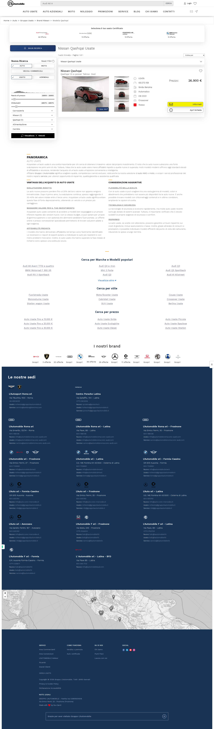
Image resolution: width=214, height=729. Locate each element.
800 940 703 (81, 564)
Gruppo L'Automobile (44, 173)
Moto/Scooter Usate (107, 294)
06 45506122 (14, 401)
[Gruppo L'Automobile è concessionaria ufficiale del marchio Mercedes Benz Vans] (178, 357)
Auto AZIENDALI (53, 11)
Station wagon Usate (38, 303)
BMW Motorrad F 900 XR (38, 270)
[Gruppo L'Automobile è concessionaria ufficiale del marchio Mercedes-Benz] (115, 357)
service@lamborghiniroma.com (29, 407)
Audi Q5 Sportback (176, 270)
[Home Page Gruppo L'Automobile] (16, 3)
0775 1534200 (82, 531)
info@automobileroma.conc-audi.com (31, 437)
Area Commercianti (47, 649)
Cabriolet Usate (107, 299)
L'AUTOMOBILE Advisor (48, 658)
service (44, 176)
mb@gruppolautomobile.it (27, 508)
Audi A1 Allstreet (176, 274)
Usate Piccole (175, 319)
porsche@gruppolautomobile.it (96, 411)
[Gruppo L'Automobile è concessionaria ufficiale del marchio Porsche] (58, 357)
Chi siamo (151, 11)
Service (123, 11)
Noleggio (86, 11)
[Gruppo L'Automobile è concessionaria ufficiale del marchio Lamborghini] (47, 357)
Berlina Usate (176, 303)
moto (151, 173)
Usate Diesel (107, 328)
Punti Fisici (99, 654)
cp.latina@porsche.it (90, 404)
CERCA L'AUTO (45, 673)
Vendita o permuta (74, 649)
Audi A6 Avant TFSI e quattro (38, 266)
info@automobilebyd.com (93, 567)
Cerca (169, 3)
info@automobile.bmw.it (25, 469)
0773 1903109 (82, 401)
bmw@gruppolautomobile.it (27, 476)
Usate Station (175, 328)
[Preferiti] (195, 3)
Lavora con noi (101, 658)
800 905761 (14, 499)
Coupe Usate (176, 294)
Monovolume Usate (38, 299)
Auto (22, 66)
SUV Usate (107, 303)
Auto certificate (73, 654)
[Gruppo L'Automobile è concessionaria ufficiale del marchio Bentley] (137, 357)
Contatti (169, 11)
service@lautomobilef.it (93, 541)
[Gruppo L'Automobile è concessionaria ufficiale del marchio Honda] (147, 357)
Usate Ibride (107, 319)
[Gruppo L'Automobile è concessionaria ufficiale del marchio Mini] (103, 357)
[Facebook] (123, 649)
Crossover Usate (176, 299)
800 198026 (14, 434)
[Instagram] (134, 649)
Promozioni (105, 11)
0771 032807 (14, 564)
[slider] (14, 99)
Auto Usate (30, 11)
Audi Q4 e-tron (107, 266)
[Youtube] (130, 649)
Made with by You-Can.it (50, 705)
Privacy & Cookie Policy (48, 684)
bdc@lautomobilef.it (90, 534)
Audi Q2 (107, 274)
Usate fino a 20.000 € (38, 323)
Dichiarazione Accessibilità (50, 688)
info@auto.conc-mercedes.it (27, 502)
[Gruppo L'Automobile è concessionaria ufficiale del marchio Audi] (69, 357)
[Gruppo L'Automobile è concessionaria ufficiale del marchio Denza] (167, 357)
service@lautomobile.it (25, 573)
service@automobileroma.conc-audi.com (33, 443)
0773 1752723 (149, 531)
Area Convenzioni (46, 654)
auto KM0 (142, 173)
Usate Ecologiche (107, 323)
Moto (71, 11)
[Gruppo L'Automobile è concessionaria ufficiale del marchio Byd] (36, 357)
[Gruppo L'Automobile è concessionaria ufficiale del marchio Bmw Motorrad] (91, 356)
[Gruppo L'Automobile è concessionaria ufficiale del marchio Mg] (157, 357)
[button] (92, 600)
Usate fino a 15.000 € (38, 319)
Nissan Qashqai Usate (71, 61)
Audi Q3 (176, 266)
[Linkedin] (127, 649)
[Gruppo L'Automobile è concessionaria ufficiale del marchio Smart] (125, 357)
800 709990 (14, 466)
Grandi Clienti (44, 667)
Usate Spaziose (176, 323)
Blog (137, 11)
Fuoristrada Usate (38, 294)
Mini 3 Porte (107, 270)
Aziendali (44, 77)
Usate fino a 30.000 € (38, 328)
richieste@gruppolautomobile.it (28, 404)
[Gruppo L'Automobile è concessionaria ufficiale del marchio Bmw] (80, 357)
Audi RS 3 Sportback (38, 274)
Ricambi (42, 662)
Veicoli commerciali (33, 71)
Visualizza (35, 135)
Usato (22, 77)
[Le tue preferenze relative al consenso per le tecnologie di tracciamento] (2, 546)
